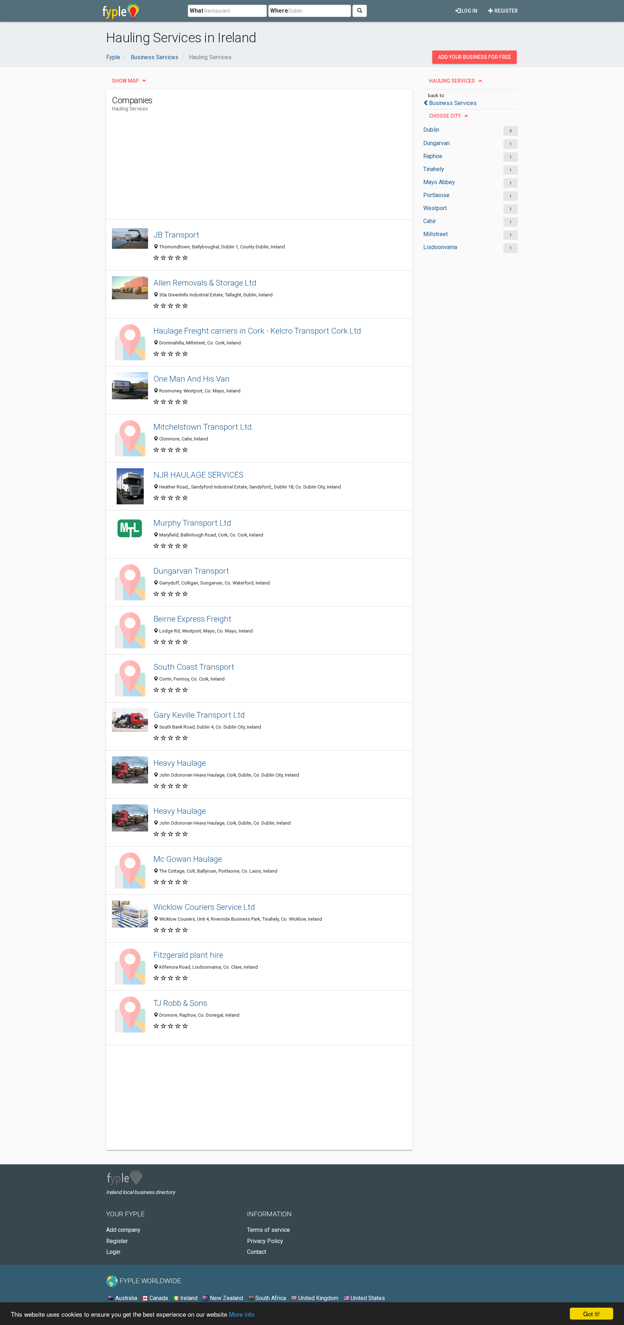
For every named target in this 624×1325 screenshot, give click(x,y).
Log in (468, 11)
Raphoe (432, 156)
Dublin (431, 129)
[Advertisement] (243, 168)
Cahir (429, 221)
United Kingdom (317, 1298)
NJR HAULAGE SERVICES (198, 474)
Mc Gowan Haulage (187, 859)
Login (113, 1251)
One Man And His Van (191, 378)
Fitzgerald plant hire (188, 955)
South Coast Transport (193, 667)
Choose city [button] (445, 116)
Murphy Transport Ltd (192, 522)
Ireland (188, 1298)
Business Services (453, 103)
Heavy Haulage (179, 763)
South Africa (270, 1298)
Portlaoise (436, 195)
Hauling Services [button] (452, 81)
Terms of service (268, 1229)
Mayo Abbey (439, 182)
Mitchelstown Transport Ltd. (203, 426)
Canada (158, 1298)
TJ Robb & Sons (180, 1003)
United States (367, 1298)
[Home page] (121, 11)
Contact (256, 1251)
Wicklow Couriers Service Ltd (204, 907)
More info (241, 1314)
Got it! (591, 1313)
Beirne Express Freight (192, 619)
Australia (125, 1298)
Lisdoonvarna (440, 247)
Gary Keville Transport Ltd (199, 715)
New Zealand (225, 1298)
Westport (435, 208)
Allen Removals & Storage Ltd (204, 282)
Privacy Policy (265, 1241)
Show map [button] (125, 81)
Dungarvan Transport (191, 570)
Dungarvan (436, 143)
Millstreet (435, 234)
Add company (123, 1229)
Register (505, 11)
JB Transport (176, 234)
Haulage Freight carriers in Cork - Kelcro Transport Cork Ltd (257, 330)
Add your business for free (474, 57)
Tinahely (433, 169)
